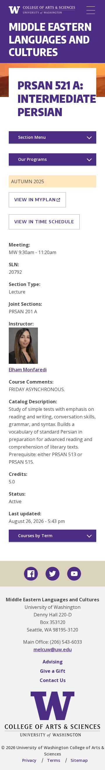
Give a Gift (52, 671)
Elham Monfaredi (28, 369)
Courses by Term (35, 535)
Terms (53, 760)
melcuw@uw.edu (53, 649)
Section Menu (32, 137)
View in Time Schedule (44, 221)
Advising (53, 662)
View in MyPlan (35, 199)
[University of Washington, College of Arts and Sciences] (42, 10)
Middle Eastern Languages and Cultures (50, 39)
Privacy (29, 760)
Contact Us (53, 680)
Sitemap (79, 760)
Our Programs (32, 159)
